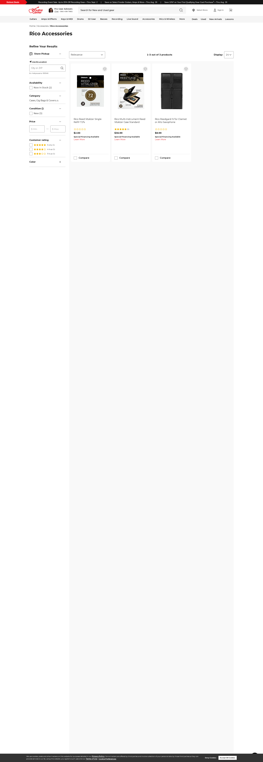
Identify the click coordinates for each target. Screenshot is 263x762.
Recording (117, 19)
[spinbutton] (37, 129)
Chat (56, 11)
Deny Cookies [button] (210, 758)
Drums (80, 19)
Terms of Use (91, 759)
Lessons (229, 19)
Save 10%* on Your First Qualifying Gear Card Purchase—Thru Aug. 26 (195, 2)
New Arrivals (215, 19)
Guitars (33, 19)
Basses (103, 19)
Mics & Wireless (167, 19)
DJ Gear (92, 19)
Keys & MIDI (67, 19)
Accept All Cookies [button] (227, 758)
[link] (90, 122)
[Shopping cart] (230, 10)
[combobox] (87, 54)
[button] (60, 10)
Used (203, 19)
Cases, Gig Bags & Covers (43, 100)
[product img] (90, 91)
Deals (195, 19)
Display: (218, 54)
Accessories (148, 19)
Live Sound (132, 19)
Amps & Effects (49, 19)
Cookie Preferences (107, 759)
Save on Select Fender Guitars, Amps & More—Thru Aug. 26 (131, 2)
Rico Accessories (59, 26)
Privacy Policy (98, 756)
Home (32, 26)
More (182, 19)
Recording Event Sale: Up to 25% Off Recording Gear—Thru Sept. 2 (68, 2)
